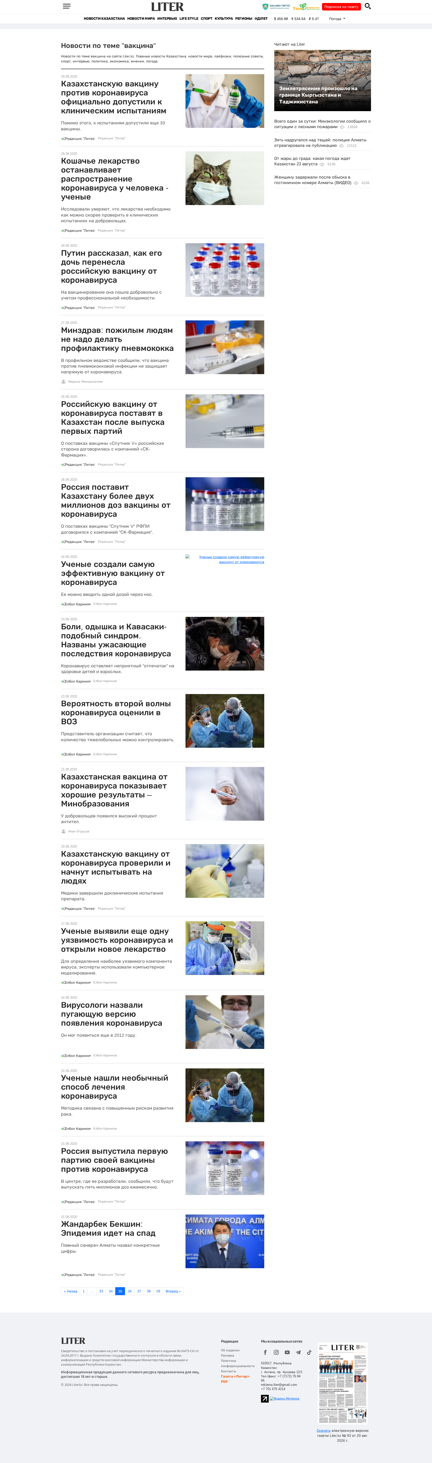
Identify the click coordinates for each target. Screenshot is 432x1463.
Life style (189, 18)
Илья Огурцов (78, 831)
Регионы (243, 18)
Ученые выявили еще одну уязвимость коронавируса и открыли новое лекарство (117, 940)
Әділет (261, 18)
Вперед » (173, 1291)
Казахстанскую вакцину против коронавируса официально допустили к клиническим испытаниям (113, 97)
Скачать (323, 1431)
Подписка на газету (341, 7)
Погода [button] (335, 19)
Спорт (206, 18)
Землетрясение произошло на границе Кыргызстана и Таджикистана (318, 95)
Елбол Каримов (105, 604)
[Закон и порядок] (277, 6)
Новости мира (141, 18)
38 (149, 1291)
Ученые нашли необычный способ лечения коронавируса (114, 1086)
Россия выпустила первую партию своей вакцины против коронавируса (114, 1160)
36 (130, 1291)
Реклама (227, 1355)
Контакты (228, 1371)
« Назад (70, 1291)
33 (101, 1291)
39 (158, 1291)
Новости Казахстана (104, 18)
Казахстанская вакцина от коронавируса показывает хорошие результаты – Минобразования (114, 790)
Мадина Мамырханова (85, 381)
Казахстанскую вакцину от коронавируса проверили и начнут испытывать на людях (115, 867)
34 (111, 1291)
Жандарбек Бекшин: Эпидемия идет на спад (108, 1228)
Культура (224, 18)
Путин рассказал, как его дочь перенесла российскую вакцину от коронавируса (111, 266)
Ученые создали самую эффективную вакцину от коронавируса (113, 573)
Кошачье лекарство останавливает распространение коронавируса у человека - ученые (114, 178)
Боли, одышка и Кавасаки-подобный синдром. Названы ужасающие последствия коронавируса (116, 640)
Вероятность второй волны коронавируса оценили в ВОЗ (116, 712)
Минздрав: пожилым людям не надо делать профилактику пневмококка (117, 339)
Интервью (167, 18)
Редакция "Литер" (112, 138)
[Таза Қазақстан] (307, 6)
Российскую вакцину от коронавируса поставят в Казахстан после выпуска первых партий (112, 418)
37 (139, 1291)
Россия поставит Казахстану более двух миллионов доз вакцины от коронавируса (115, 500)
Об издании (230, 1350)
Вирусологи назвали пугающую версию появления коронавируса (111, 1013)
